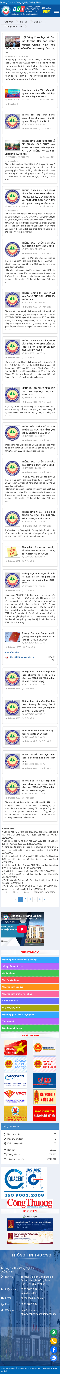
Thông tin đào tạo (13, 26)
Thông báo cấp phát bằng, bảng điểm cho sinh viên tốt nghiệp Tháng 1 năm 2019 (38, 117)
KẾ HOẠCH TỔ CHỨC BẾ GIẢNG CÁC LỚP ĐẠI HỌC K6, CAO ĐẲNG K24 (38, 391)
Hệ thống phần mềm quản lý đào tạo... (20, 959)
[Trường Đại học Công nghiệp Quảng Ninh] (1, 10)
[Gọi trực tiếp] (53, 1341)
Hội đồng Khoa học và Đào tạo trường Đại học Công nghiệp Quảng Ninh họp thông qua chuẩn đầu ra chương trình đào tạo (30, 45)
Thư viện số (8, 1021)
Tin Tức (23, 21)
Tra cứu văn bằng (10, 980)
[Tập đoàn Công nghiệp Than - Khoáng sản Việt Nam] (15, 1113)
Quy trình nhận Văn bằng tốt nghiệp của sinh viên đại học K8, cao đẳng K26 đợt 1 (38, 93)
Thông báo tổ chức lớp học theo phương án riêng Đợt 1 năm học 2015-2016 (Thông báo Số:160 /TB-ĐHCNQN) (30, 850)
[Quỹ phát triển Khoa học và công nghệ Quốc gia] (15, 1081)
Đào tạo (38, 21)
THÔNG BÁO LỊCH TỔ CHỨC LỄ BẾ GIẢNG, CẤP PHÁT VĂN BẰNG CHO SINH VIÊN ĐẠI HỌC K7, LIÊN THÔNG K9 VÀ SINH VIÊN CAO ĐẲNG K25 (30, 147)
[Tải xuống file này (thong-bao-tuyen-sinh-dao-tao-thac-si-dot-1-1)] (7, 657)
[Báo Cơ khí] (44, 1081)
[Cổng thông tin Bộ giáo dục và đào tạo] (15, 1064)
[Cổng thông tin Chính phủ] (15, 1048)
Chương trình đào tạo (12, 987)
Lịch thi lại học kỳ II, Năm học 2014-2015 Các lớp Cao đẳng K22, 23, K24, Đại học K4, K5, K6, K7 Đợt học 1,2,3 (30, 859)
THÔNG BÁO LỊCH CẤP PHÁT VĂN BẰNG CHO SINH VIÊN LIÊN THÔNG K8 (38, 296)
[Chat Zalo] (53, 1358)
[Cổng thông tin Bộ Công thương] (44, 1048)
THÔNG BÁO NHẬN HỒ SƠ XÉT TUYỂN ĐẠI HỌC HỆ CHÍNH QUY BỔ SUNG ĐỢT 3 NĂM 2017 (38, 429)
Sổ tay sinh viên (10, 1001)
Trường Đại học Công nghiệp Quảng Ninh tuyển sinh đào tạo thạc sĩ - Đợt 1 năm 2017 (38, 636)
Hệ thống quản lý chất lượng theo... (19, 1014)
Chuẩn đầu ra (8, 973)
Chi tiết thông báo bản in (22, 657)
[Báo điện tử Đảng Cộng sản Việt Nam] (44, 1113)
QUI (5, 1371)
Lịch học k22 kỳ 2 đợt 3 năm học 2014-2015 (29, 892)
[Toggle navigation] (56, 11)
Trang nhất (7, 21)
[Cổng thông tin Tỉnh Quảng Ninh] (44, 1097)
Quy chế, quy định (11, 1008)
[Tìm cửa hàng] (53, 1332)
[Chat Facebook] (53, 1349)
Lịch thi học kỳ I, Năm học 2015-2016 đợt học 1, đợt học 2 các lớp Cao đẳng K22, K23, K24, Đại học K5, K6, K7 (30, 835)
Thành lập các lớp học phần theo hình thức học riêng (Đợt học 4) (38, 757)
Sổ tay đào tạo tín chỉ (12, 966)
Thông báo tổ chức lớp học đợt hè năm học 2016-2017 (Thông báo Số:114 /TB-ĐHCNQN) (38, 550)
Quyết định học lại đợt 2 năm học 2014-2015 (29, 871)
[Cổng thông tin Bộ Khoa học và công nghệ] (44, 1064)
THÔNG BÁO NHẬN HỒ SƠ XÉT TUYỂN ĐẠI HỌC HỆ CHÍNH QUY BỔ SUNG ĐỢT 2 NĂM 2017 (38, 515)
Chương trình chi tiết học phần (17, 994)
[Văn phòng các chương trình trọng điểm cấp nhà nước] (15, 1097)
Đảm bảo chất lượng (12, 1028)
